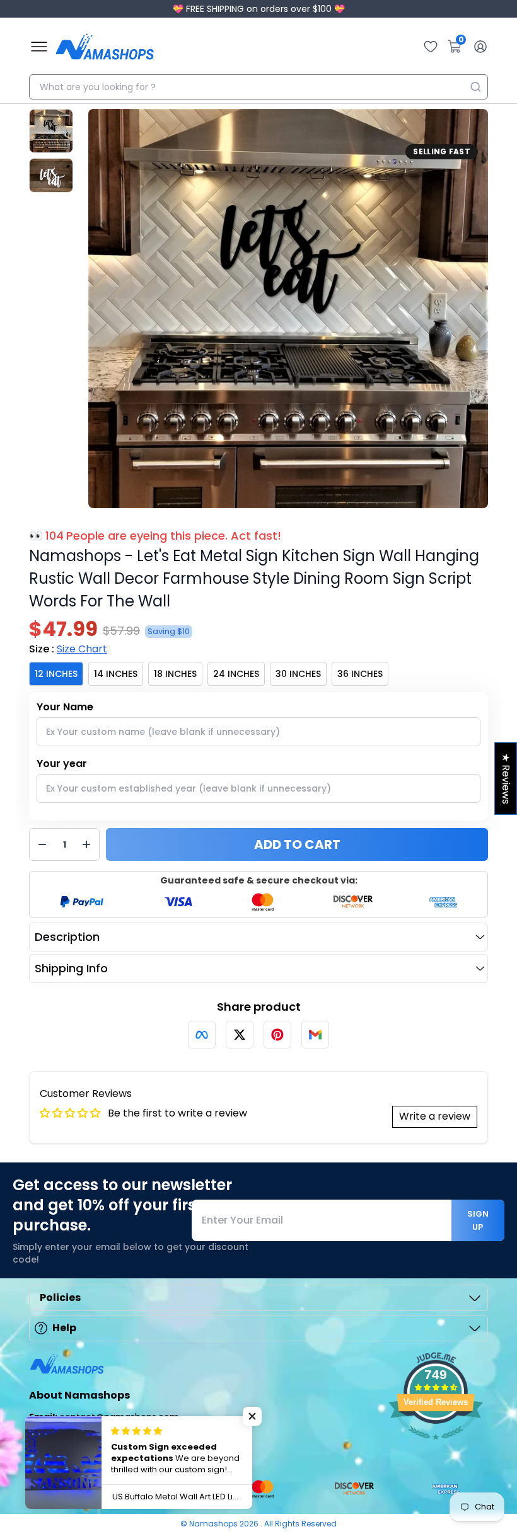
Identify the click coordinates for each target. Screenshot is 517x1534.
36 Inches (360, 674)
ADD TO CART (297, 844)
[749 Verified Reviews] (435, 1446)
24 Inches (236, 674)
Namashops (214, 1523)
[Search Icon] (475, 86)
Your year (62, 763)
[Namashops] (104, 46)
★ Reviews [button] (506, 778)
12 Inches (56, 674)
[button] (252, 1416)
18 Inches (175, 674)
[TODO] (202, 1034)
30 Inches (298, 674)
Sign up (478, 1220)
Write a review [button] (434, 1116)
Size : (68, 649)
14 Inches (115, 674)
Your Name (65, 707)
